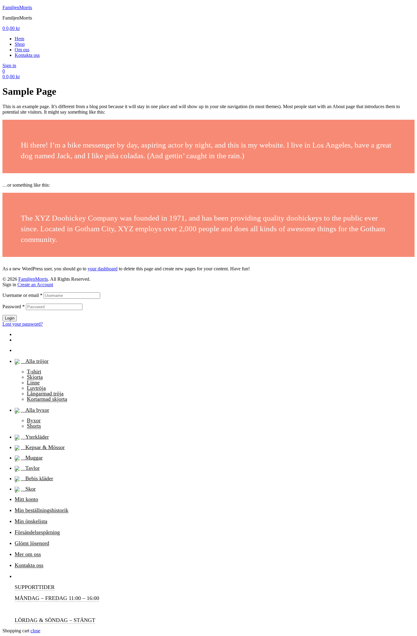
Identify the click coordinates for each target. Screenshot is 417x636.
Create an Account (35, 284)
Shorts (34, 426)
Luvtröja (36, 388)
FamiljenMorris (17, 7)
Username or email (22, 295)
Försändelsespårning (37, 532)
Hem (19, 38)
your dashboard (103, 268)
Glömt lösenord (32, 543)
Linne (33, 382)
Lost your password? (22, 324)
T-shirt (34, 371)
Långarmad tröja (45, 393)
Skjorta (35, 377)
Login (9, 318)
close (35, 630)
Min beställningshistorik (41, 510)
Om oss (22, 49)
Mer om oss (28, 554)
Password (13, 306)
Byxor (34, 420)
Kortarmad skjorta (47, 399)
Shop (20, 44)
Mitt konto (26, 499)
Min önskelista (31, 521)
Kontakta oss (27, 55)
